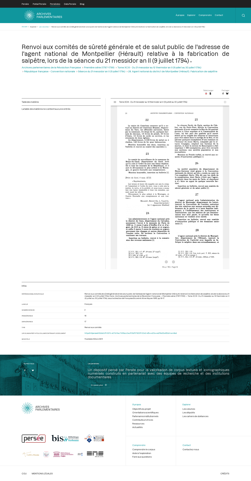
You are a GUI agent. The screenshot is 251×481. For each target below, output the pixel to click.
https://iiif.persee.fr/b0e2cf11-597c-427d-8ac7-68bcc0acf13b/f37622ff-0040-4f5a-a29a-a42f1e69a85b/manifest (131, 333)
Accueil (24, 27)
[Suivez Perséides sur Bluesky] (33, 370)
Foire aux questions (142, 457)
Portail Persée (39, 4)
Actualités (137, 427)
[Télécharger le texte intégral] (210, 93)
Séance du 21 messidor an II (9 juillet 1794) (101, 71)
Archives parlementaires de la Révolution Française (51, 67)
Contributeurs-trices (142, 420)
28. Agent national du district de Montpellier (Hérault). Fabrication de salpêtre (172, 71)
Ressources (138, 423)
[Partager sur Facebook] (223, 93)
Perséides (55, 4)
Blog (82, 4)
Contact (219, 15)
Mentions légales (42, 473)
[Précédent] (166, 261)
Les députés (189, 412)
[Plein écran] (225, 102)
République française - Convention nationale (49, 71)
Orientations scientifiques (145, 412)
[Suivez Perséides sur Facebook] (25, 370)
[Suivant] (173, 261)
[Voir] (191, 60)
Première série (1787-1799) (99, 67)
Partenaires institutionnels (145, 416)
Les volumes (44, 27)
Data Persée (70, 4)
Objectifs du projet (141, 409)
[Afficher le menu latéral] (114, 102)
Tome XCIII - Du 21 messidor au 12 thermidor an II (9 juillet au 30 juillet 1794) (159, 67)
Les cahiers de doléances (195, 416)
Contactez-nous (191, 449)
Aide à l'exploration (141, 453)
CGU (24, 473)
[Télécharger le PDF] (206, 93)
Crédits (224, 473)
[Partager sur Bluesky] (227, 93)
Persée (25, 4)
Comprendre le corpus (143, 449)
